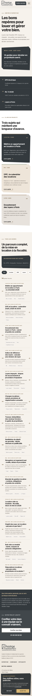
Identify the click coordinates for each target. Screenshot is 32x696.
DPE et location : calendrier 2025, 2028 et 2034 (15, 308)
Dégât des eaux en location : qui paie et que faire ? (15, 525)
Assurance (16, 536)
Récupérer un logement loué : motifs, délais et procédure (15, 461)
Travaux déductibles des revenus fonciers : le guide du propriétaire (14, 419)
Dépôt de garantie (9, 452)
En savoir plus (18, 686)
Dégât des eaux (9, 536)
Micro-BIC (16, 516)
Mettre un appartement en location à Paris (14, 145)
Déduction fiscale (22, 431)
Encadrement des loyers (10, 342)
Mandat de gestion (9, 493)
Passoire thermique (19, 317)
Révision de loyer (12, 365)
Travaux (15, 431)
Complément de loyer (10, 344)
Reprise (11, 471)
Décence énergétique (10, 317)
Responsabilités (23, 536)
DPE (18, 272)
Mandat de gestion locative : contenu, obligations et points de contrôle (15, 481)
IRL (6, 365)
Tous (4, 272)
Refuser (9, 691)
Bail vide (14, 559)
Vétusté (23, 452)
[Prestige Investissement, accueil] (7, 3)
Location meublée (9, 516)
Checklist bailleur (21, 298)
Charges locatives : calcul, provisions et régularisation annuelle (14, 398)
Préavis (16, 471)
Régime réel (22, 516)
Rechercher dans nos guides (13, 258)
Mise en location (9, 298)
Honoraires (17, 493)
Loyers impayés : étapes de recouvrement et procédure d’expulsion (14, 376)
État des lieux (17, 452)
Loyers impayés (9, 388)
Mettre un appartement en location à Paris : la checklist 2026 (14, 288)
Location (11, 272)
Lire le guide (8, 158)
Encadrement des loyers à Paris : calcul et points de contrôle (13, 330)
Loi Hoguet (23, 493)
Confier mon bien (20, 3)
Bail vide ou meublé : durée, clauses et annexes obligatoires (13, 547)
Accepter (23, 691)
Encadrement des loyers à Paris (11, 206)
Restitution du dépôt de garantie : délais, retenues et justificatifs (13, 441)
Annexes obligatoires (22, 559)
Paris (15, 298)
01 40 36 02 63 (16, 635)
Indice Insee (20, 365)
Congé (7, 471)
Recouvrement (16, 388)
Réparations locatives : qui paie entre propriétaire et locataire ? (14, 569)
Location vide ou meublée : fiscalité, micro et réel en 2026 (13, 504)
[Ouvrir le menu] (29, 3)
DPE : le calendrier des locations (12, 175)
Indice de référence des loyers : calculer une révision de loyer (13, 355)
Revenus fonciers (9, 431)
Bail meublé (8, 559)
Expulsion (23, 388)
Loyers (24, 272)
